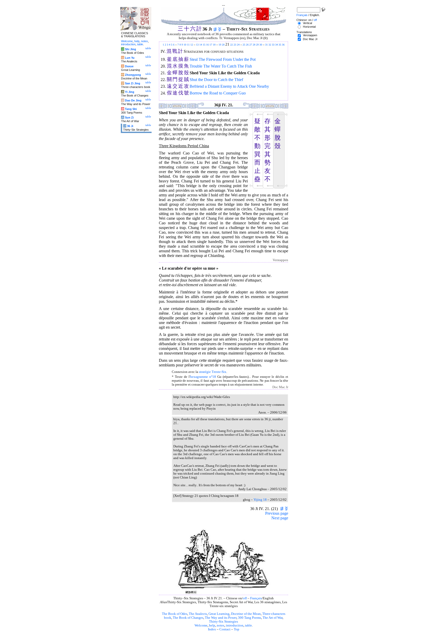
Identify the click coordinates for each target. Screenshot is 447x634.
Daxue (129, 66)
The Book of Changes (188, 618)
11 (188, 44)
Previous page (276, 513)
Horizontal (309, 26)
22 (231, 44)
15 (204, 44)
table (248, 625)
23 (235, 44)
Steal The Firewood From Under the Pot (223, 59)
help (212, 625)
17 (211, 44)
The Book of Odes (174, 614)
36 (283, 44)
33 (273, 44)
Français (256, 598)
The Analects (198, 614)
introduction (234, 625)
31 (266, 44)
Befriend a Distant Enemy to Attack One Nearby (229, 86)
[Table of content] (219, 29)
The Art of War (272, 618)
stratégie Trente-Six (212, 372)
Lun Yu (130, 57)
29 (257, 44)
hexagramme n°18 (203, 377)
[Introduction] (215, 29)
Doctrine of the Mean (246, 614)
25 (244, 44)
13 (197, 44)
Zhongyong (133, 74)
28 (254, 44)
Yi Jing (129, 91)
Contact (224, 629)
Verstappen (310, 35)
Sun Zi (129, 117)
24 (238, 44)
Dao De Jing (133, 100)
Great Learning (218, 614)
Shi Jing (130, 49)
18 (214, 44)
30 (260, 44)
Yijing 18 (260, 500)
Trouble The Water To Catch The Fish (221, 66)
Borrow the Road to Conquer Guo (218, 93)
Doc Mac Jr (310, 39)
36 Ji (130, 126)
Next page (279, 518)
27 (250, 44)
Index (212, 629)
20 (223, 44)
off (245, 598)
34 (276, 44)
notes (220, 625)
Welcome (201, 625)
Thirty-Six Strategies (223, 621)
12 (191, 44)
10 (185, 44)
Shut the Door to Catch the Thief (216, 79)
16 (207, 44)
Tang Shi (131, 108)
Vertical (307, 23)
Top (236, 629)
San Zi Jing (132, 83)
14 (200, 44)
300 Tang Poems (249, 618)
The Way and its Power (220, 618)
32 (270, 44)
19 (220, 44)
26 (247, 44)
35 (280, 44)
